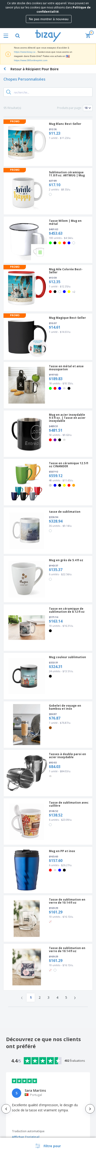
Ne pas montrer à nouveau (49, 19)
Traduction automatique (28, 1131)
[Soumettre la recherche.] (8, 92)
